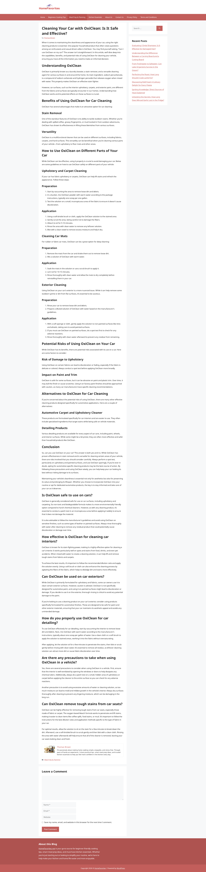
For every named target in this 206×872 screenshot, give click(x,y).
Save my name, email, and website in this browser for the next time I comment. (78, 822)
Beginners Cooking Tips (57, 17)
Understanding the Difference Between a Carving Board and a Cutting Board (145, 56)
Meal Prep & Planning (77, 17)
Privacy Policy (132, 17)
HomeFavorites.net (47, 848)
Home (42, 17)
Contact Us (119, 17)
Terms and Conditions (149, 17)
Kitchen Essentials (95, 17)
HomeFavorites (100, 868)
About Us (108, 17)
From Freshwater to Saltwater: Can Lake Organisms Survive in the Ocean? (147, 66)
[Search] (159, 28)
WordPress (121, 868)
